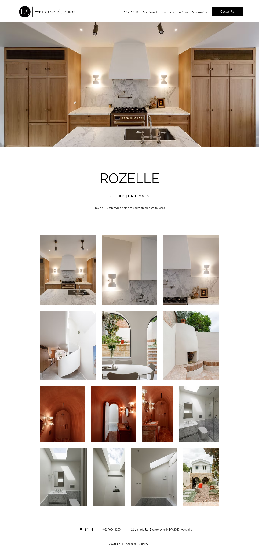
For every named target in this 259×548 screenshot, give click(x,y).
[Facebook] (92, 529)
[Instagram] (87, 529)
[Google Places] (81, 529)
